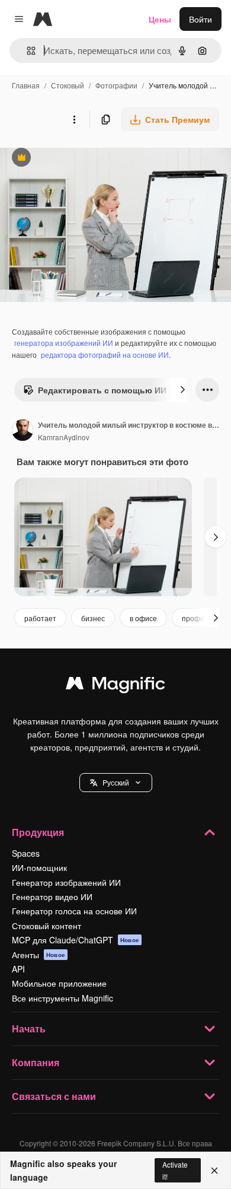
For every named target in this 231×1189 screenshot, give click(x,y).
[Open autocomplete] (26, 50)
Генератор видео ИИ (52, 896)
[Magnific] (115, 686)
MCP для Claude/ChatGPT (75, 940)
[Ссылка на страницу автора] (22, 431)
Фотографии (116, 85)
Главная (26, 85)
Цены (160, 19)
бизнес (93, 618)
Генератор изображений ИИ (66, 882)
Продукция (38, 832)
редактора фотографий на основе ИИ (105, 354)
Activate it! (175, 1170)
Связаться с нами (54, 1096)
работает (40, 618)
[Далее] (182, 390)
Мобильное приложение (59, 983)
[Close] (214, 1170)
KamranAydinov (63, 437)
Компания (35, 1062)
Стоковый (67, 85)
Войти (200, 19)
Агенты (38, 955)
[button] (115, 782)
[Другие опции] (74, 119)
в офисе (143, 618)
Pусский (115, 782)
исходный (79, 158)
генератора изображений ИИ (63, 343)
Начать (29, 1028)
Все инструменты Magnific (62, 998)
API (18, 969)
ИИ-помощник (39, 867)
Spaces (26, 853)
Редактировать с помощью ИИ (94, 393)
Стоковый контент (46, 926)
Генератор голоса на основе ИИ (74, 911)
